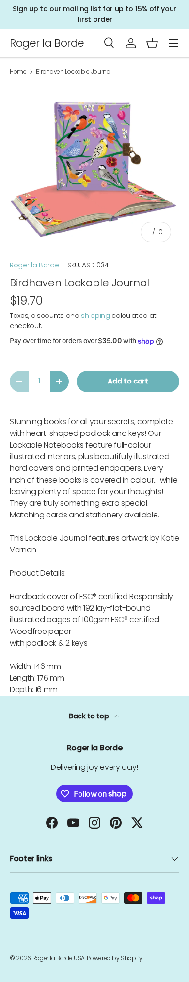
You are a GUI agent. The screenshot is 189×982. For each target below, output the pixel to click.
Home (18, 72)
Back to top (89, 716)
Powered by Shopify (114, 958)
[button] (152, 43)
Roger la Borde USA (58, 958)
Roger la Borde (34, 265)
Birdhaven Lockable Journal (74, 72)
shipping (95, 315)
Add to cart (128, 381)
